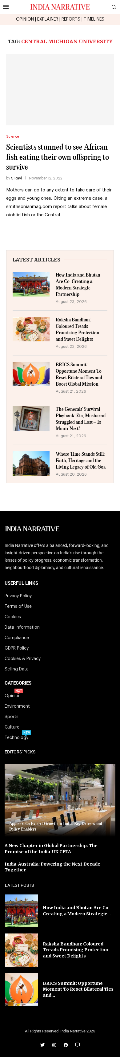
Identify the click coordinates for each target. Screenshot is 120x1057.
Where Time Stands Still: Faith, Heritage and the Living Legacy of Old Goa (81, 461)
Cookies (13, 617)
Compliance (17, 638)
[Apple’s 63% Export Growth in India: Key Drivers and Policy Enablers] (60, 800)
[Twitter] (42, 1045)
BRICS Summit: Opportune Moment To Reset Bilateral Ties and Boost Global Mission (79, 375)
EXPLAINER (47, 19)
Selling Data (17, 669)
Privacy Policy (18, 596)
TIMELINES (94, 19)
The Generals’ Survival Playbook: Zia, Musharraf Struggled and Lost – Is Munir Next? (81, 419)
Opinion (13, 696)
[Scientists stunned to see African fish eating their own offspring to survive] (60, 89)
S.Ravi (16, 178)
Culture (12, 727)
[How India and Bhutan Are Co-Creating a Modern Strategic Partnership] (31, 284)
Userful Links (21, 583)
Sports (11, 717)
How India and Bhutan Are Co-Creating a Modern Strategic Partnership (78, 285)
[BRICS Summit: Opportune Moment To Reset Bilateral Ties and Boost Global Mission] (31, 374)
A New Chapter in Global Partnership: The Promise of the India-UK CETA (51, 849)
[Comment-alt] (77, 1045)
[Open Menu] (6, 7)
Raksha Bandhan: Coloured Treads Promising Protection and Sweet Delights (77, 330)
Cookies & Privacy (23, 659)
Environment (17, 706)
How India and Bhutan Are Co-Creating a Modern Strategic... (77, 911)
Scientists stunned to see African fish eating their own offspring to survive (57, 157)
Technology (16, 738)
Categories (18, 683)
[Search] (114, 7)
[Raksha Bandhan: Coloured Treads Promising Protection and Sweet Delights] (31, 329)
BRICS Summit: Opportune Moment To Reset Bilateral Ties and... (78, 989)
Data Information (22, 627)
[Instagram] (54, 1045)
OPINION (25, 19)
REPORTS (71, 19)
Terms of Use (18, 606)
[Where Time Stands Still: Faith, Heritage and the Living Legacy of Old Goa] (31, 463)
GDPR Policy (17, 648)
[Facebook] (66, 1045)
